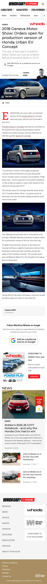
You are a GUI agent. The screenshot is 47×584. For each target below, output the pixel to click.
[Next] (44, 15)
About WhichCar (11, 551)
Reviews (13, 15)
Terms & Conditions (9, 563)
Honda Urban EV (28, 116)
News (4, 15)
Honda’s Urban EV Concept (13, 127)
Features (7, 534)
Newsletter (8, 540)
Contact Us (6, 576)
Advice (5, 517)
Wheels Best (25, 15)
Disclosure (6, 569)
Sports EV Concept (23, 136)
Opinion (6, 529)
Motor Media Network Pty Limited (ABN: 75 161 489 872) (24, 580)
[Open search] (43, 4)
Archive (6, 546)
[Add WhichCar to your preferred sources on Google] (23, 340)
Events (5, 523)
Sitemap (5, 573)
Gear (36, 15)
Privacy (5, 566)
